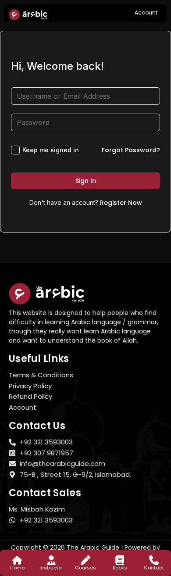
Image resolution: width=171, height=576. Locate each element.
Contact (154, 567)
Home (17, 567)
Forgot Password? (131, 150)
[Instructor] (51, 560)
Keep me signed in (50, 150)
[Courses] (85, 560)
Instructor (51, 567)
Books (120, 567)
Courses (85, 567)
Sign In (85, 180)
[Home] (17, 560)
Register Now (121, 202)
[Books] (120, 560)
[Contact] (154, 560)
